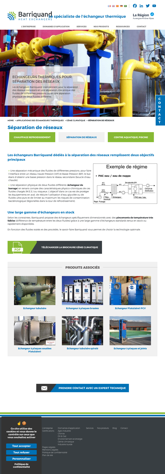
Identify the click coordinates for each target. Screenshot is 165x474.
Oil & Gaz (62, 436)
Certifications (48, 431)
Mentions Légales (50, 450)
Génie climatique (75, 120)
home (11, 120)
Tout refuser (21, 452)
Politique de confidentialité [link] (21, 465)
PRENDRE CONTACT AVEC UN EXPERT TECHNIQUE (92, 387)
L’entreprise (28, 26)
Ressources (123, 26)
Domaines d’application (69, 428)
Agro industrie (64, 431)
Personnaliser (21, 458)
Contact (141, 26)
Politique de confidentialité (54, 452)
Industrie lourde (65, 444)
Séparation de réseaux (81, 137)
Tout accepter (21, 445)
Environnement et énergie (70, 439)
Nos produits (103, 428)
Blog (114, 428)
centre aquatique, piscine (131, 137)
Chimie (61, 433)
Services (82, 26)
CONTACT (159, 110)
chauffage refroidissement (32, 137)
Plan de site (47, 455)
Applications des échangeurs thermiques (40, 120)
